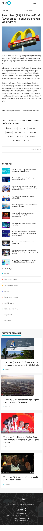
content (22, 128)
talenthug (10, 136)
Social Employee (8, 303)
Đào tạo (6, 273)
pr (24, 132)
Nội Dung (6, 291)
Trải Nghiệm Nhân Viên (10, 309)
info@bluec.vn (23, 520)
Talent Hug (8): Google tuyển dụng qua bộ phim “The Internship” (20, 478)
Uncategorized (28, 10)
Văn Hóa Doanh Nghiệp (10, 285)
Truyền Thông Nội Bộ (10, 279)
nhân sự (9, 132)
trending (20, 136)
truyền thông (30, 136)
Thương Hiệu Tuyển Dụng (11, 297)
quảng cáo (32, 132)
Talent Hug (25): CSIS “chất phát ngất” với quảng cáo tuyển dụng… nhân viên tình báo (21, 363)
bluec (15, 128)
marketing (32, 128)
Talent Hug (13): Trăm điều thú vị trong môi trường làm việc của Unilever (21, 401)
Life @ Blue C (7, 315)
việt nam (26, 140)
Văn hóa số (7, 321)
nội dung (18, 132)
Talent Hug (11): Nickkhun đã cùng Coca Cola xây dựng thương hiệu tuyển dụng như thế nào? (21, 440)
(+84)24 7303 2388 (24, 518)
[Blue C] (6, 3)
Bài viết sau (36, 149)
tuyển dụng (16, 140)
